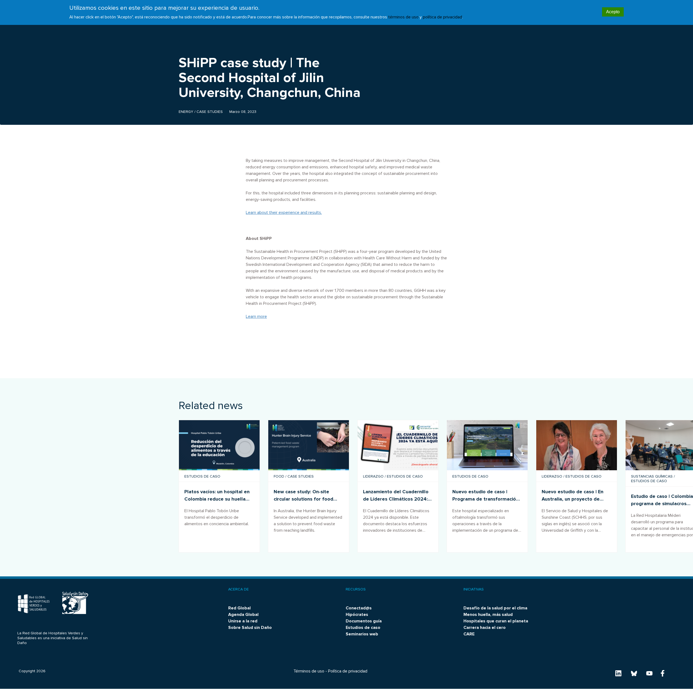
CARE (469, 634)
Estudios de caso (363, 627)
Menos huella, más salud (488, 614)
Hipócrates (357, 614)
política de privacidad (442, 17)
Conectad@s (359, 608)
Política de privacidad (347, 671)
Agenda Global (243, 614)
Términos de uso (308, 671)
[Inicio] (33, 604)
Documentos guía (364, 621)
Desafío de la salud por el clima (495, 608)
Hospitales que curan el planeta (495, 621)
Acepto (613, 11)
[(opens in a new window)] (308, 445)
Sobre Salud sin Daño (250, 627)
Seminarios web (362, 634)
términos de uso (403, 17)
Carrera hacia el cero (484, 627)
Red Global (239, 608)
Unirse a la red (242, 621)
